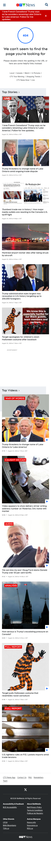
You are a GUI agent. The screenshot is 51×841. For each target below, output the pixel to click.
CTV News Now (22, 80)
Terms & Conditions (35, 810)
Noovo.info (31, 822)
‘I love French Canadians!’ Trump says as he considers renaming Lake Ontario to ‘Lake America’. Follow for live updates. (23, 128)
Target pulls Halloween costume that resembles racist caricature (20, 694)
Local (12, 73)
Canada (19, 73)
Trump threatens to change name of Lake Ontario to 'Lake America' (22, 445)
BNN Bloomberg (9, 825)
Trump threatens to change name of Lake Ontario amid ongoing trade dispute (22, 170)
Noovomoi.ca (32, 825)
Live (33, 80)
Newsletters (38, 777)
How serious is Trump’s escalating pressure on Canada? (25, 632)
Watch (27, 73)
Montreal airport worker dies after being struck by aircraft (25, 254)
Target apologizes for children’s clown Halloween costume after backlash (20, 338)
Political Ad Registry (35, 813)
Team (5, 781)
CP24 (5, 822)
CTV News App (9, 777)
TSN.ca (6, 828)
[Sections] (4, 4)
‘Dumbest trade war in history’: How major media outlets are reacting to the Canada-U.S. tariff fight (25, 212)
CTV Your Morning (17, 76)
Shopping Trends (33, 76)
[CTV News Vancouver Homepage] (25, 4)
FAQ (30, 777)
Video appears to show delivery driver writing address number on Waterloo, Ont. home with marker (24, 508)
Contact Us (21, 777)
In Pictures (36, 73)
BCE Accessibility (10, 807)
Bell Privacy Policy (34, 807)
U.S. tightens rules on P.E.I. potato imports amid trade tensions (25, 755)
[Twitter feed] (25, 789)
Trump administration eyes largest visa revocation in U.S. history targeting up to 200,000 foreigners (21, 296)
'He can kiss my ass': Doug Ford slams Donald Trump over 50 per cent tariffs (24, 571)
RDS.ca (30, 828)
